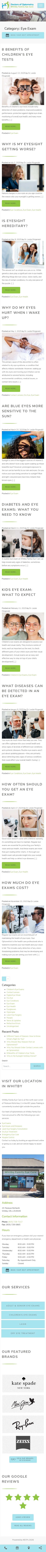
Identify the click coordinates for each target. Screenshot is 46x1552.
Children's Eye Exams (19, 675)
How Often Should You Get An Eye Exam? (22, 789)
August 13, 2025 (18, 73)
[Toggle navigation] (41, 5)
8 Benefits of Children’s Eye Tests (17, 54)
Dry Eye (27, 395)
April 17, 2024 (17, 808)
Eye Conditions (16, 210)
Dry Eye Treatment (9, 1131)
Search (5, 1060)
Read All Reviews (23, 1526)
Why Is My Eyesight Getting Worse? (21, 1056)
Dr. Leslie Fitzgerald (32, 162)
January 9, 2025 (17, 709)
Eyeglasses (11, 1009)
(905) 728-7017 (15, 1222)
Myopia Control (8, 1137)
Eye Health (36, 210)
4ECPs (26, 1540)
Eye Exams (6, 1123)
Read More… (11, 126)
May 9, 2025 (16, 239)
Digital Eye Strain (14, 995)
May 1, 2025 (16, 331)
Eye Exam (14, 133)
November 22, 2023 (19, 901)
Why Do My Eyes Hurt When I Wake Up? (21, 312)
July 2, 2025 (16, 162)
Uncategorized (13, 1026)
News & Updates (14, 1020)
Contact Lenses (16, 395)
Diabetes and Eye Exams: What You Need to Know (20, 509)
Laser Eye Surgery (14, 1015)
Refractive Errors (13, 1023)
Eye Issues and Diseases (12, 1126)
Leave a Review (23, 1517)
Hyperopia (11, 1012)
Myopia (10, 1017)
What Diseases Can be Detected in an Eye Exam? (22, 691)
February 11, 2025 (18, 608)
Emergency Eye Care (10, 1134)
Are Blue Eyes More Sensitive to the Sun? (22, 411)
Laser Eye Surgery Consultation (14, 1129)
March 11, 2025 (17, 528)
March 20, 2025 (17, 429)
